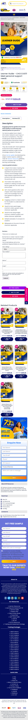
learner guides (10, 155)
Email (4, 266)
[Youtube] (22, 598)
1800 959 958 (18, 568)
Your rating (6, 246)
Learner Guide (17, 67)
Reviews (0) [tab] (16, 118)
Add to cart (17, 104)
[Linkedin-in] (15, 598)
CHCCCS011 (6, 69)
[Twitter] (8, 598)
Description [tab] (6, 118)
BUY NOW (15, 108)
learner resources (13, 159)
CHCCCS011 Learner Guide (15, 69)
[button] (14, 14)
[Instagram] (19, 598)
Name (4, 260)
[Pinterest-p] (12, 598)
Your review (6, 251)
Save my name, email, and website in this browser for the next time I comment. (13, 274)
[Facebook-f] (5, 598)
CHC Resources (7, 17)
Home (2, 17)
